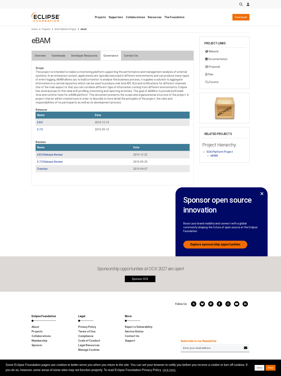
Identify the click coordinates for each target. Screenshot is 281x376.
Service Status (134, 331)
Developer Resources (84, 55)
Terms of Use (86, 331)
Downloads (58, 55)
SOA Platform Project (65, 29)
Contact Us (131, 55)
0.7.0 (40, 129)
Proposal (214, 66)
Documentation (217, 59)
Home (35, 29)
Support (130, 340)
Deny (259, 367)
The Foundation (174, 17)
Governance (110, 55)
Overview (40, 55)
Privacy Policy (87, 326)
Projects (100, 17)
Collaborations (135, 17)
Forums (214, 82)
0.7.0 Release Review (50, 161)
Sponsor (37, 345)
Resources (155, 17)
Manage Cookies (89, 349)
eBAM (214, 155)
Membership (39, 340)
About (35, 326)
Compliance (85, 336)
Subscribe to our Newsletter (199, 341)
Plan (210, 74)
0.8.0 (40, 122)
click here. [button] (169, 370)
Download (241, 17)
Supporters (116, 17)
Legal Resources (89, 345)
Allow (270, 367)
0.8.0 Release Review (50, 154)
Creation (42, 168)
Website (213, 51)
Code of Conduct (89, 340)
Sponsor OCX (140, 278)
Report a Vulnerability (138, 326)
